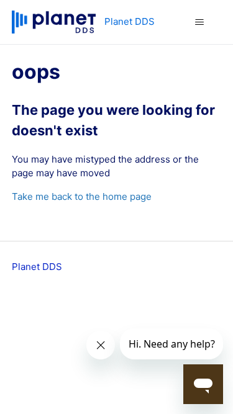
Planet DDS (37, 266)
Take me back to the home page (82, 196)
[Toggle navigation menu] (199, 22)
